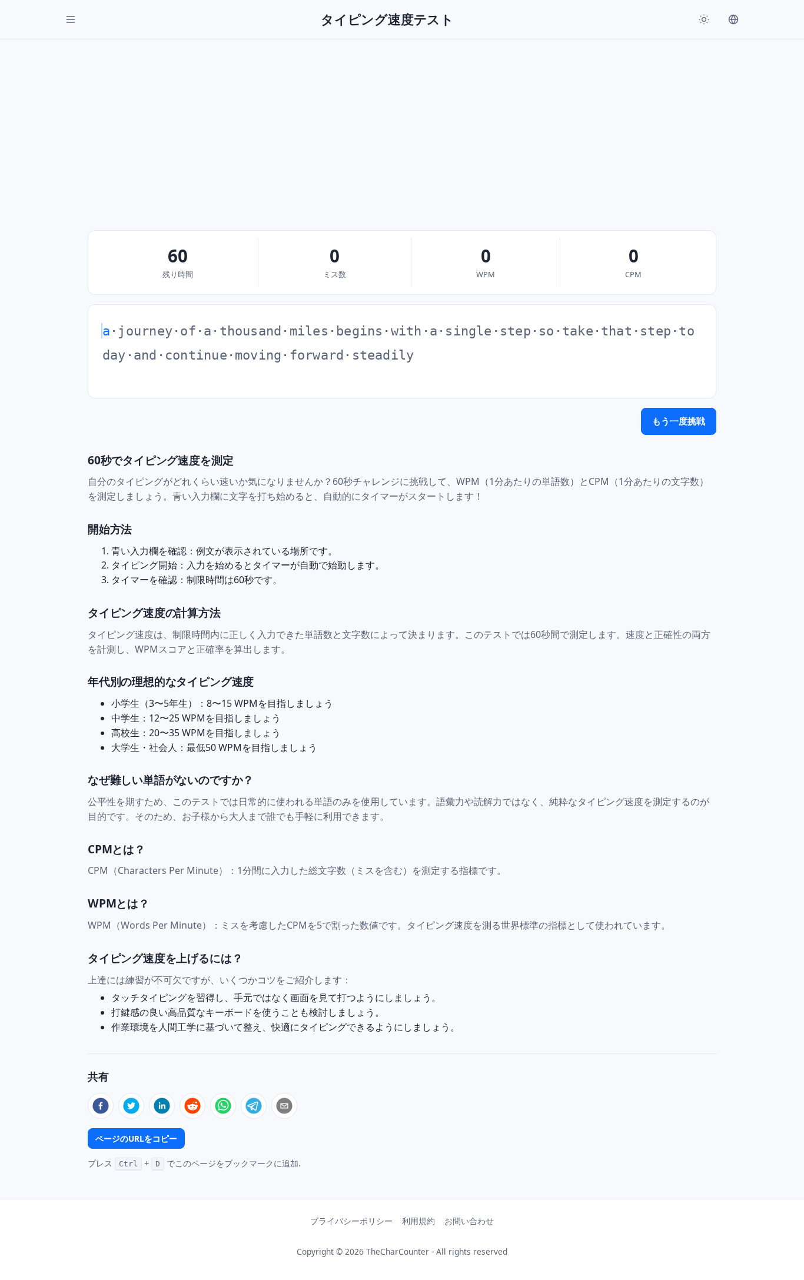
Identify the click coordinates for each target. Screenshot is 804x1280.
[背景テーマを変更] (704, 19)
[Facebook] (101, 1106)
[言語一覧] (733, 19)
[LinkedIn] (162, 1106)
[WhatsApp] (223, 1106)
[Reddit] (192, 1106)
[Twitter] (131, 1106)
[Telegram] (254, 1106)
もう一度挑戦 (678, 421)
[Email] (284, 1106)
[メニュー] (70, 19)
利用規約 (418, 1220)
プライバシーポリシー (351, 1220)
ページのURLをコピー (136, 1138)
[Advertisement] (402, 127)
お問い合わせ (469, 1220)
